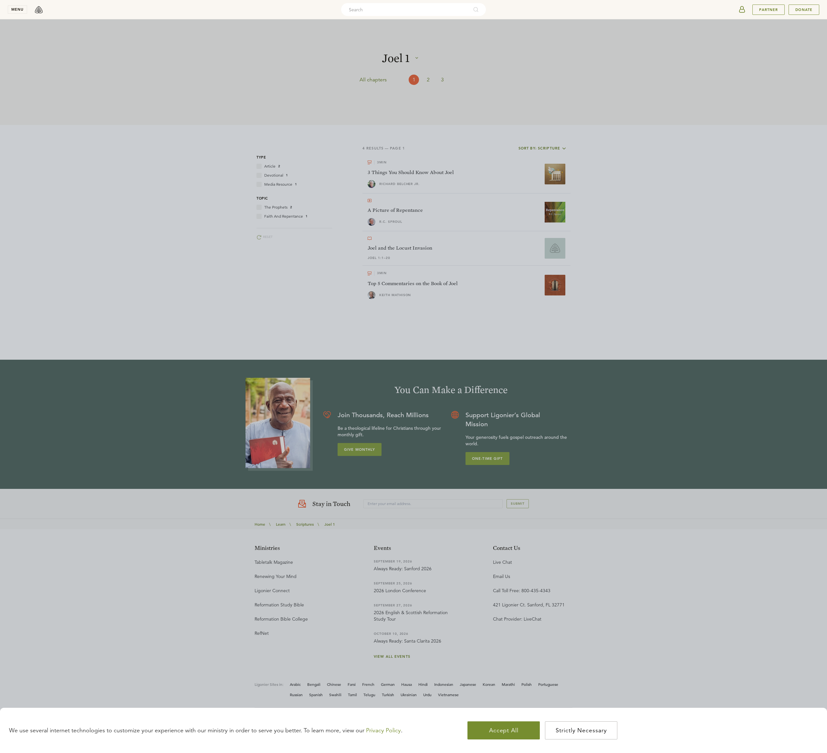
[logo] (38, 9)
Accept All (503, 730)
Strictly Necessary (581, 730)
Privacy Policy (383, 730)
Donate (803, 9)
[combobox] (404, 10)
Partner (768, 9)
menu (17, 9)
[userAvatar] (742, 9)
